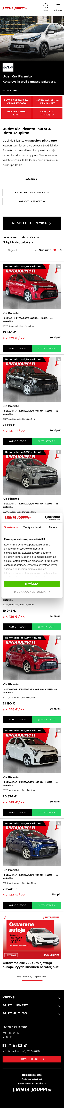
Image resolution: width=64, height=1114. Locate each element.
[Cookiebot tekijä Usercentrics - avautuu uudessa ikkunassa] (45, 518)
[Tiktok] (25, 1045)
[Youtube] (20, 1045)
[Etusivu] (13, 8)
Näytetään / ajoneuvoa (32, 976)
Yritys (9, 997)
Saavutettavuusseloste (32, 1083)
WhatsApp (48, 348)
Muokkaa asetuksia (30, 591)
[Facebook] (4, 1045)
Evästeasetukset (32, 1079)
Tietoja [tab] (53, 527)
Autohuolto (15, 1013)
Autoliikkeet (15, 1005)
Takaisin (11, 90)
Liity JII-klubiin (30, 1059)
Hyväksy (32, 583)
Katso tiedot (17, 348)
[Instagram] (9, 1045)
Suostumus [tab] (11, 527)
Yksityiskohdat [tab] (32, 527)
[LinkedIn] (15, 1045)
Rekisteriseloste (32, 1074)
